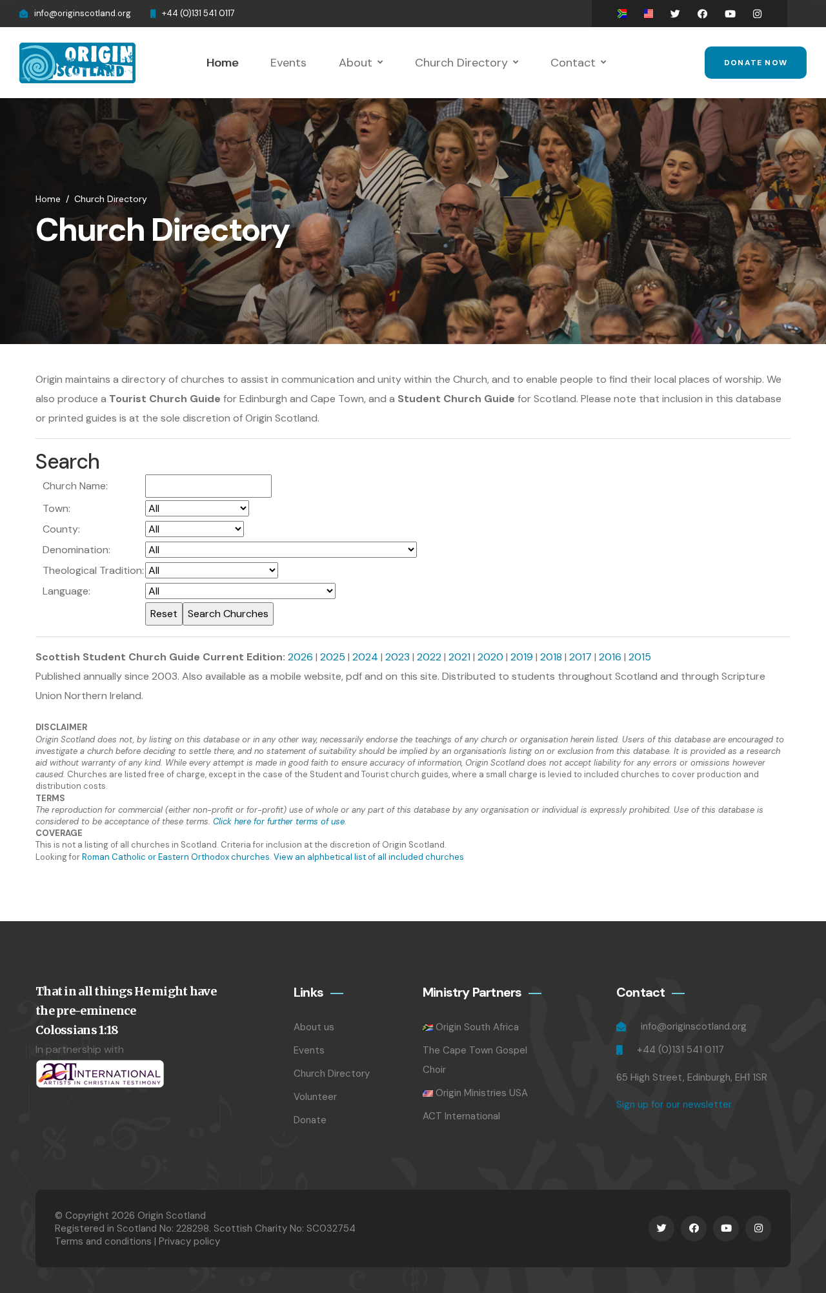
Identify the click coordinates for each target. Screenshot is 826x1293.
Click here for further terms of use (279, 821)
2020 (490, 657)
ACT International (461, 1116)
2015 (640, 657)
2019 (521, 657)
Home (222, 62)
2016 (610, 657)
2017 (580, 657)
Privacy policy (189, 1241)
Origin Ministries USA (482, 1092)
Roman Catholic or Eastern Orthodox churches (176, 856)
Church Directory (461, 62)
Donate (310, 1120)
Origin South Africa (477, 1027)
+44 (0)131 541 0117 (198, 13)
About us (314, 1027)
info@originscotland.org (82, 13)
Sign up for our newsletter (674, 1104)
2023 (397, 657)
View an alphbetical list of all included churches (369, 856)
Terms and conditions (103, 1241)
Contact (573, 62)
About (355, 62)
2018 (551, 657)
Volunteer (315, 1096)
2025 (332, 657)
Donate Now (755, 62)
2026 (300, 657)
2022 (429, 657)
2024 (365, 657)
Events (288, 62)
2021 (459, 657)
